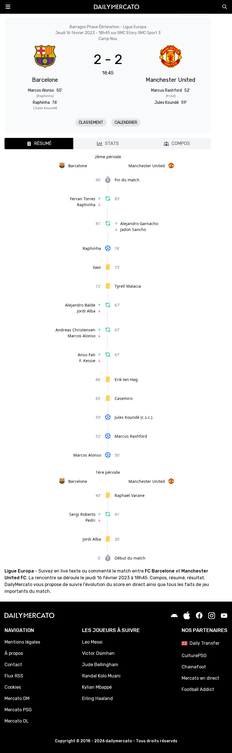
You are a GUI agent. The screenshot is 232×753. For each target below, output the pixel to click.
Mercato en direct (200, 678)
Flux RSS (14, 676)
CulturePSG (194, 655)
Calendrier (126, 122)
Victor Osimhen (98, 653)
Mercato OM (17, 698)
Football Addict (198, 689)
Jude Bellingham (100, 664)
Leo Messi (92, 642)
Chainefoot (194, 667)
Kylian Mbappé (97, 687)
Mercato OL (17, 721)
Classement (91, 122)
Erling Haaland (97, 698)
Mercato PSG (18, 709)
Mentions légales (22, 642)
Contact (13, 664)
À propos (14, 653)
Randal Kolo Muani (101, 676)
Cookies (13, 687)
